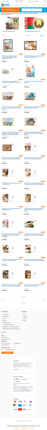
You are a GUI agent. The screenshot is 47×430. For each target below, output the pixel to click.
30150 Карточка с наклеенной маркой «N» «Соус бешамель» (11, 184)
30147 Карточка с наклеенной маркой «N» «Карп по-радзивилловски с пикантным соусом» (34, 209)
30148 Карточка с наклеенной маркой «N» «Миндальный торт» (11, 209)
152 (44, 299)
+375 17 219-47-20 (34, 1)
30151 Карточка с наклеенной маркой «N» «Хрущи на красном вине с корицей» (34, 158)
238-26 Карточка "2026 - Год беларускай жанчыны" (33, 82)
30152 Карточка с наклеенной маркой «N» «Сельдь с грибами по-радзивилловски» (11, 158)
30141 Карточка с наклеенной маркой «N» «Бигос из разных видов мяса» (34, 285)
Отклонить (24, 428)
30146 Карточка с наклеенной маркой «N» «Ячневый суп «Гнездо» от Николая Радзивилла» (11, 235)
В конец (23, 302)
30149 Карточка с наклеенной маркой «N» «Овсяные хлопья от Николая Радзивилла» (34, 184)
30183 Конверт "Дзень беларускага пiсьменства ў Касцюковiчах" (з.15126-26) (11, 82)
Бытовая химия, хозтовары (10, 13)
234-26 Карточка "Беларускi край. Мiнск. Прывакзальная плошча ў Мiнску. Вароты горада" (34, 133)
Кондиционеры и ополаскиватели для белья (29, 13)
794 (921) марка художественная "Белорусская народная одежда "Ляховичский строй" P (9, 57)
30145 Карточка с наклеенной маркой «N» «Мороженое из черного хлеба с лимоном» (34, 234)
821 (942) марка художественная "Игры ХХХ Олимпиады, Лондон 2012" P (34, 56)
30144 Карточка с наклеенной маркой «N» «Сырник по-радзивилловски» (11, 260)
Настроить (31, 428)
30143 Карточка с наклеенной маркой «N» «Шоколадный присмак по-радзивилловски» (34, 260)
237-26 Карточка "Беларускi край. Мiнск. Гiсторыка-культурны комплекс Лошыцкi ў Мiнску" (12, 108)
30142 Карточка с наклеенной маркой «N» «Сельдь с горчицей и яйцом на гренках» (11, 285)
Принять (16, 428)
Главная (2, 13)
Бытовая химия (18, 13)
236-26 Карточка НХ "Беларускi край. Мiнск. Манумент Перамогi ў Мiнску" (34, 107)
